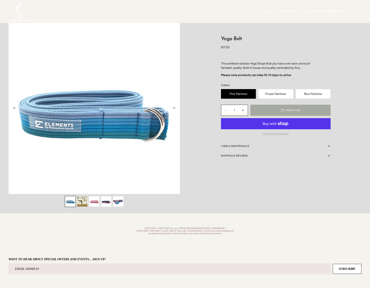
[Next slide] (175, 108)
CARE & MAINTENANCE (235, 146)
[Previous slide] (13, 108)
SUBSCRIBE (347, 268)
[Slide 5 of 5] (118, 201)
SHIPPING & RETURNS (234, 155)
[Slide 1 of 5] (70, 201)
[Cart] (358, 11)
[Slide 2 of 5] (82, 201)
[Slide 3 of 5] (94, 201)
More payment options (276, 133)
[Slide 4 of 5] (106, 201)
